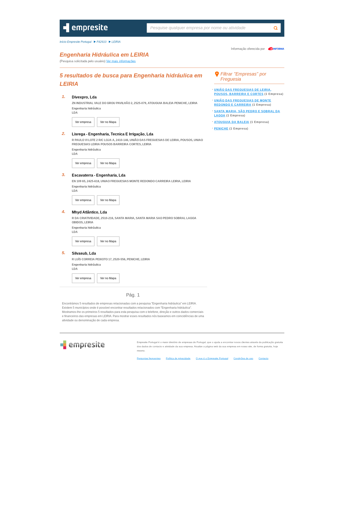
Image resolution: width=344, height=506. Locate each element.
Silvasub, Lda (84, 253)
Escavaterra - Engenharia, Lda (98, 175)
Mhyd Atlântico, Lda (89, 212)
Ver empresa (83, 122)
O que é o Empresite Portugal (212, 358)
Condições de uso (243, 358)
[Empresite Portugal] (85, 31)
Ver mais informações (121, 61)
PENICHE (221, 128)
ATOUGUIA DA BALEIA (231, 122)
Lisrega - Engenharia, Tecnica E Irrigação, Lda (112, 134)
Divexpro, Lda (84, 97)
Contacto (263, 358)
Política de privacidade (178, 358)
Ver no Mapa (108, 122)
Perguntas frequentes (149, 358)
